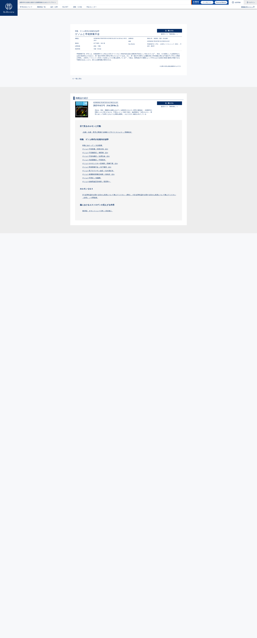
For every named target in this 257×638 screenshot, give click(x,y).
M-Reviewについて (26, 7)
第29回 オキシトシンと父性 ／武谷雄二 (97, 211)
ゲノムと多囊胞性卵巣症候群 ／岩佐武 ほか (98, 174)
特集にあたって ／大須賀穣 (92, 145)
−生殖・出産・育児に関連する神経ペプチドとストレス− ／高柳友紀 (107, 132)
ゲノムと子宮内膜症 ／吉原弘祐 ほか (96, 156)
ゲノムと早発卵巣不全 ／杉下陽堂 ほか (96, 167)
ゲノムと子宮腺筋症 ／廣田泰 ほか (95, 153)
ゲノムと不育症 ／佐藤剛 (91, 178)
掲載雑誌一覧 (41, 7)
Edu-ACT (65, 7)
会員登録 (238, 2)
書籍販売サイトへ (247, 7)
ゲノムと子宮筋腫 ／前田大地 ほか (95, 149)
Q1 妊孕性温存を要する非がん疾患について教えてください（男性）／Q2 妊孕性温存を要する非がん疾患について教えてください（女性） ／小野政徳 (129, 196)
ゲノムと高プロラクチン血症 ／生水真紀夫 (98, 171)
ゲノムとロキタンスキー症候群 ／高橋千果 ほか (100, 163)
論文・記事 (54, 7)
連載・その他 (77, 7)
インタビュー (207, 2)
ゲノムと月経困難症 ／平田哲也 (94, 160)
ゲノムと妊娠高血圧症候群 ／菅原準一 (96, 182)
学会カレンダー (92, 7)
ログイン (252, 2)
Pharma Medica (221, 2)
